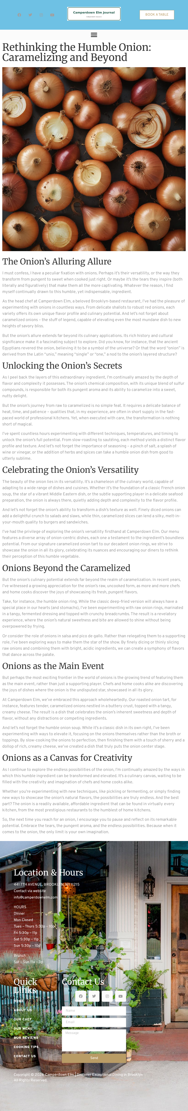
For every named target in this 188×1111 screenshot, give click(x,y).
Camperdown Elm (54, 301)
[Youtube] (52, 14)
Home (19, 1001)
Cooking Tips (26, 1047)
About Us (23, 1010)
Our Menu (23, 1029)
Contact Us (25, 1056)
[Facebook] (19, 14)
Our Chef (23, 1020)
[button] (94, 35)
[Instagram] (41, 14)
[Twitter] (30, 14)
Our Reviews (26, 1038)
